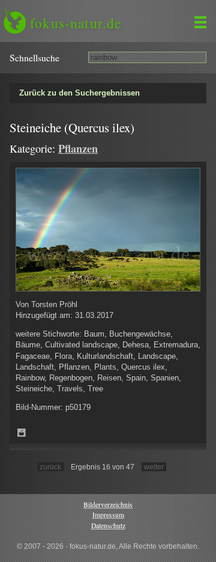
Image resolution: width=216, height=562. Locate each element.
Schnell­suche (34, 58)
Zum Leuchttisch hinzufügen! (21, 433)
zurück (50, 467)
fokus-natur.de (75, 22)
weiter (154, 467)
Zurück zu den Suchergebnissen (79, 92)
